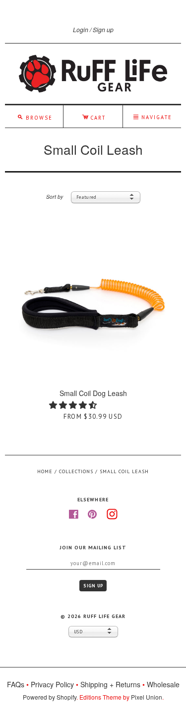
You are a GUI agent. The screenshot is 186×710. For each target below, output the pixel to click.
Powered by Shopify (49, 697)
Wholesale (163, 684)
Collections (76, 471)
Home (45, 471)
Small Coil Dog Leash (93, 393)
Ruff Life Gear (104, 616)
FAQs (15, 684)
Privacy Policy (52, 684)
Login (80, 29)
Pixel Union (146, 697)
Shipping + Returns (110, 684)
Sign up (103, 29)
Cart (94, 116)
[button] (74, 404)
